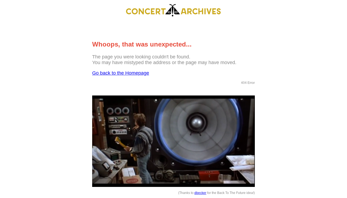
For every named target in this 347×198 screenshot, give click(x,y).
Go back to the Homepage (120, 73)
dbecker (200, 193)
